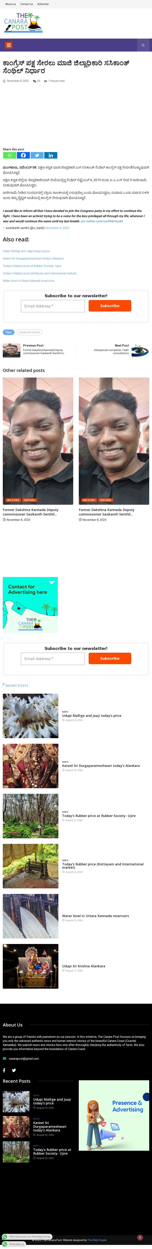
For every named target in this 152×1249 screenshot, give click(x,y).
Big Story (13, 500)
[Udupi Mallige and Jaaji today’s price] (30, 716)
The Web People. (97, 1240)
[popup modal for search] (143, 45)
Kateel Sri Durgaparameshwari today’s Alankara (33, 258)
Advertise (43, 4)
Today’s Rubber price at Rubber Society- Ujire (32, 266)
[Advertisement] (76, 119)
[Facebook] (23, 155)
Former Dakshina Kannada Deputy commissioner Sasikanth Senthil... (31, 511)
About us (10, 4)
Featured (29, 500)
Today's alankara (72, 962)
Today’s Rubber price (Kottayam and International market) (39, 273)
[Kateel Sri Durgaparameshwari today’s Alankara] (30, 766)
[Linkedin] (50, 155)
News (65, 712)
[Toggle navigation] (9, 45)
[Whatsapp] (9, 155)
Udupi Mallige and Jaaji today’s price (26, 251)
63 (38, 80)
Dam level (68, 912)
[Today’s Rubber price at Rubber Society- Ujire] (30, 816)
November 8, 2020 (57, 228)
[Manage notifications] (140, 1237)
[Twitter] (37, 155)
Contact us (26, 4)
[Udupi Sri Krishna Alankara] (30, 966)
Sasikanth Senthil (29, 332)
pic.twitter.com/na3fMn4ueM (102, 221)
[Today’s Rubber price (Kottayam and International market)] (30, 866)
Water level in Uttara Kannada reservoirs (28, 281)
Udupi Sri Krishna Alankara (83, 966)
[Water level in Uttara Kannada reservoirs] (30, 916)
